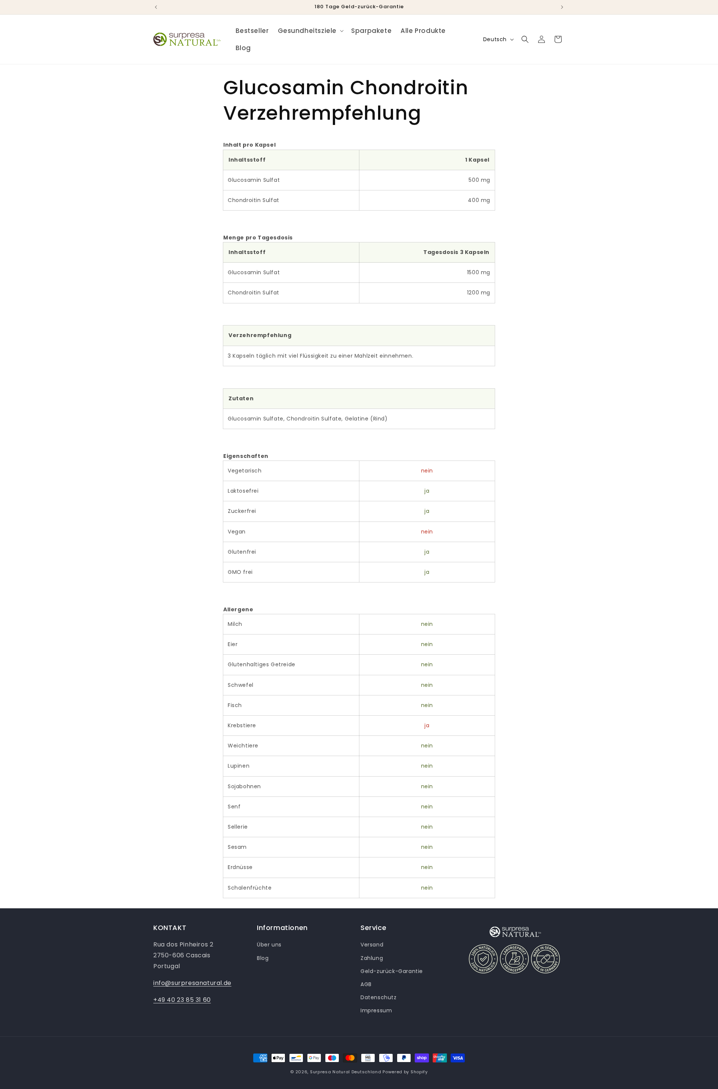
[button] (310, 30)
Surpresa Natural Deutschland (345, 1072)
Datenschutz (378, 997)
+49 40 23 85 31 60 (182, 999)
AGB (366, 984)
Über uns (269, 944)
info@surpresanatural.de (192, 983)
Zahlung (371, 958)
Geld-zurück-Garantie (391, 971)
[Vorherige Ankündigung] (156, 7)
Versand (371, 944)
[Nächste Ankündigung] (562, 7)
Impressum (376, 1010)
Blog (263, 958)
